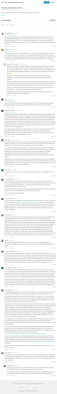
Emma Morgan (8, 33)
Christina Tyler (8, 198)
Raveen (6, 240)
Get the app (36, 387)
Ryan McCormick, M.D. (12, 64)
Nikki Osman (7, 49)
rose (5, 99)
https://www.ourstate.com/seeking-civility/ (27, 202)
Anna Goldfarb (8, 179)
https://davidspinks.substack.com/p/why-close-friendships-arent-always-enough (25, 333)
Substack (21, 391)
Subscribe (46, 2)
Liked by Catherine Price (11, 34)
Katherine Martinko (9, 110)
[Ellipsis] (55, 33)
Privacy (29, 383)
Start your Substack (25, 387)
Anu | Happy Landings (10, 267)
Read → (3, 15)
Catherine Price (5, 9)
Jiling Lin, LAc (7, 140)
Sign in (53, 2)
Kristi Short (7, 170)
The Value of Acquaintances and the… (12, 8)
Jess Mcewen (7, 215)
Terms (33, 383)
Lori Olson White (8, 251)
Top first (53, 20)
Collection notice (40, 383)
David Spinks (7, 290)
